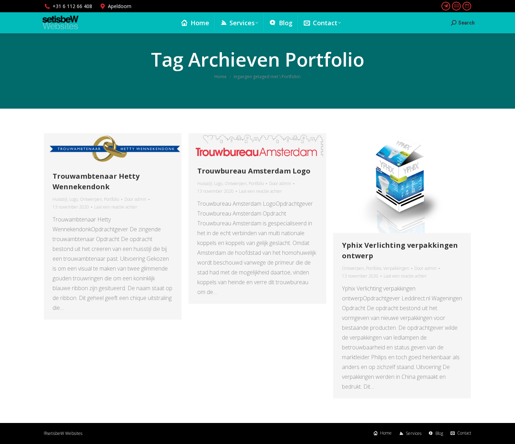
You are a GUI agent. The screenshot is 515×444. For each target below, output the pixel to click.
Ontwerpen (91, 199)
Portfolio (111, 199)
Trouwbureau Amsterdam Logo (253, 171)
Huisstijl (60, 199)
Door (135, 199)
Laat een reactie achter (115, 207)
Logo (73, 199)
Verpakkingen (396, 268)
